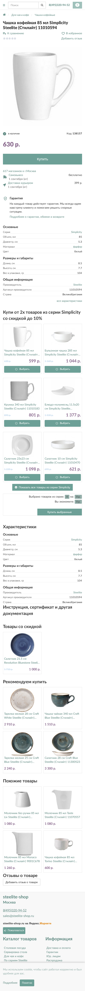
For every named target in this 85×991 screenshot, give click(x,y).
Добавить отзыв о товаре (22, 882)
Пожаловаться (16, 930)
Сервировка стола (15, 952)
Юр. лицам (53, 956)
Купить (42, 159)
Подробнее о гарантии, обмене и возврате (37, 217)
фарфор (77, 247)
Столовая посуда (15, 948)
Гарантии (52, 952)
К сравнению (15, 33)
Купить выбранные (59, 512)
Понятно (27, 983)
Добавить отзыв (71, 38)
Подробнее (10, 982)
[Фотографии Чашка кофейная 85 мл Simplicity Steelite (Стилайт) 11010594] (42, 86)
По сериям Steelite (15, 960)
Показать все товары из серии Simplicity (44, 487)
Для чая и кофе (14, 956)
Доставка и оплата (58, 948)
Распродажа (54, 960)
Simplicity (76, 232)
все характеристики (69, 301)
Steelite (77, 285)
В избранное (74, 33)
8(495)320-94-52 (59, 5)
